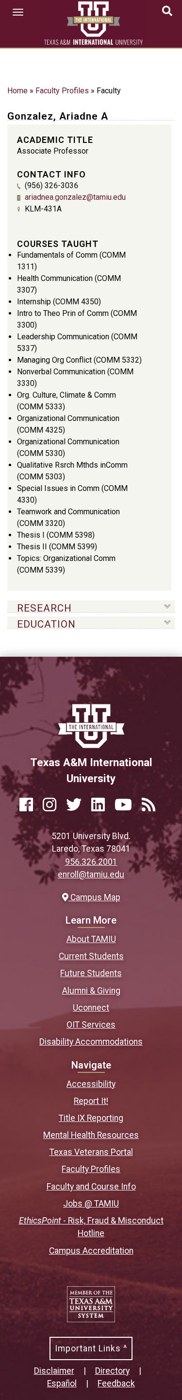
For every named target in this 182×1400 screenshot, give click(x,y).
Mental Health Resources (91, 1135)
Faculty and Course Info (91, 1186)
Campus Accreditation (91, 1251)
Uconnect (91, 1008)
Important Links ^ (91, 1348)
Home (17, 90)
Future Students (91, 973)
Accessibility (91, 1084)
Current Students (91, 956)
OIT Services (91, 1025)
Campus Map (94, 897)
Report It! (91, 1101)
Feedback (116, 1383)
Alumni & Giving (91, 991)
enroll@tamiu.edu (91, 874)
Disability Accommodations (91, 1042)
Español (62, 1383)
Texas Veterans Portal (91, 1152)
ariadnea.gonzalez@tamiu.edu (75, 197)
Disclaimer (54, 1371)
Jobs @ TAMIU (91, 1203)
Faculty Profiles (62, 90)
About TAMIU (91, 939)
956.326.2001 (91, 862)
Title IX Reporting (91, 1118)
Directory (112, 1371)
